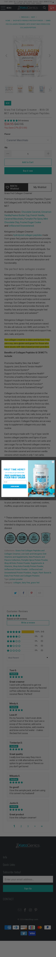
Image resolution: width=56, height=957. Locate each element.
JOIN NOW (14, 486)
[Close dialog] (53, 462)
